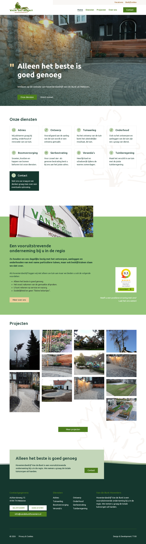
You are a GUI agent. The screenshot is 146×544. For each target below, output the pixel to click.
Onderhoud (78, 501)
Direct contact (46, 97)
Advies (56, 497)
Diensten (90, 10)
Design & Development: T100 (125, 536)
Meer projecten (73, 429)
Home (80, 10)
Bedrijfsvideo (131, 2)
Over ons (113, 10)
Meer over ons (19, 300)
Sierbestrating (79, 505)
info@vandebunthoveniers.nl (28, 514)
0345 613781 (38, 508)
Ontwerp (77, 497)
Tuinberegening (80, 508)
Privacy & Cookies (26, 536)
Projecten (101, 10)
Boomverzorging (60, 505)
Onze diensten (27, 97)
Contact (129, 10)
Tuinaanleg (58, 501)
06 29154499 (19, 508)
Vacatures (119, 2)
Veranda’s (57, 508)
